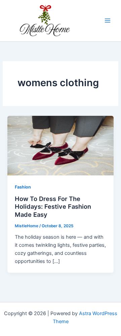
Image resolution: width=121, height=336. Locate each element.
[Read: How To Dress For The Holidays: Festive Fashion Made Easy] (60, 145)
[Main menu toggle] (107, 20)
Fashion (23, 187)
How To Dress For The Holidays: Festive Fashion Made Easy (53, 206)
